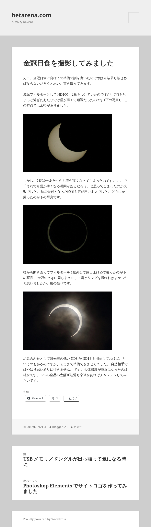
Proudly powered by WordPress (44, 519)
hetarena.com (31, 15)
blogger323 (59, 427)
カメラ (78, 427)
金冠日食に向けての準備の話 (55, 78)
